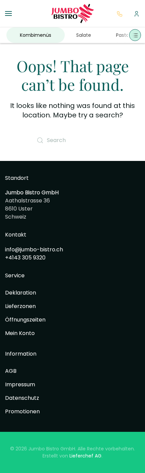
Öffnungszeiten (25, 320)
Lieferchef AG (85, 455)
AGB (11, 371)
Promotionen (22, 411)
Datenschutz (22, 398)
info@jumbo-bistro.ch (34, 249)
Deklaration (20, 293)
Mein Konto (20, 333)
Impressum (20, 384)
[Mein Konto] (136, 13)
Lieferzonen (20, 306)
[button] (8, 13)
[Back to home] (72, 13)
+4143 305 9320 (25, 257)
